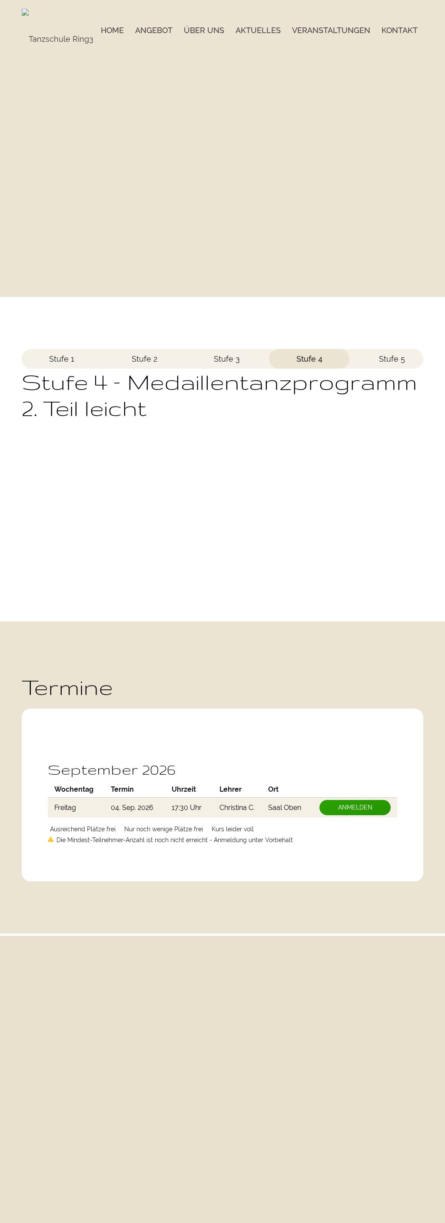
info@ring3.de (175, 1017)
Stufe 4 (309, 358)
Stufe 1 (61, 358)
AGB (416, 1082)
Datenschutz (404, 1147)
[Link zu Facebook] (373, 1056)
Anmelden (355, 807)
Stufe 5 (392, 358)
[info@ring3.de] (150, 1003)
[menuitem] (112, 23)
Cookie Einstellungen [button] (391, 1173)
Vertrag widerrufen (395, 1108)
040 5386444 (173, 1163)
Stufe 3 (227, 358)
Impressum (406, 1160)
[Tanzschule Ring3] (57, 39)
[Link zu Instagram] (393, 1056)
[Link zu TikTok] (414, 1056)
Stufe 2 (144, 358)
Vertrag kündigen (397, 1095)
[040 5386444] (150, 1149)
